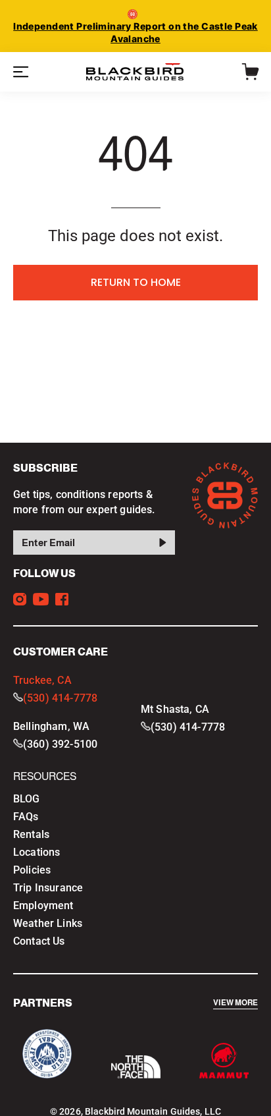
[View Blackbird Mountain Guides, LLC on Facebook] (61, 599)
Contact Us (39, 941)
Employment (43, 905)
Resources (44, 776)
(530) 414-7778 (60, 698)
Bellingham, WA (51, 726)
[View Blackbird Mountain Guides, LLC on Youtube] (41, 599)
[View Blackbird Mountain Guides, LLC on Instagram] (19, 599)
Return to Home (136, 282)
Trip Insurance (48, 887)
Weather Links (47, 923)
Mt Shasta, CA (175, 709)
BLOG (26, 799)
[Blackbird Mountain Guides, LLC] (135, 71)
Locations (36, 852)
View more (235, 1003)
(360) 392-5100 (60, 744)
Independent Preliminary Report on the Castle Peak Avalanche (135, 32)
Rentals (31, 834)
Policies (32, 870)
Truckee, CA (42, 680)
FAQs (26, 816)
